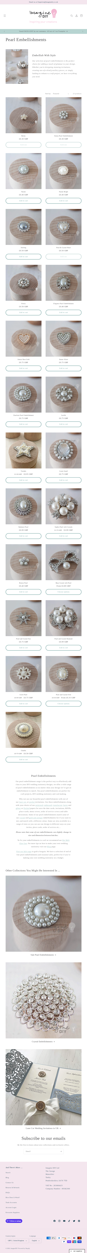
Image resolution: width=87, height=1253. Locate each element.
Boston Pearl (23, 583)
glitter (18, 808)
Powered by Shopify (24, 1248)
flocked (27, 808)
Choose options (63, 592)
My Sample (78, 1251)
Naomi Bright (63, 192)
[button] (4, 15)
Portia (23, 303)
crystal (22, 818)
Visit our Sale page (24, 852)
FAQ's (8, 1192)
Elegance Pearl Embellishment (63, 303)
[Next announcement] (82, 31)
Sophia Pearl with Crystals (63, 527)
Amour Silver (63, 359)
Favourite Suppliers (13, 1212)
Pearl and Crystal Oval (63, 694)
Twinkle (23, 471)
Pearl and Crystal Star (23, 639)
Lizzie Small (63, 471)
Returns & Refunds (13, 1187)
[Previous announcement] (4, 31)
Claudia (23, 750)
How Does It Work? (13, 1197)
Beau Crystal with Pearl (64, 583)
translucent (57, 805)
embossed (48, 805)
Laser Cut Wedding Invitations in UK (42, 1128)
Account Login (11, 1207)
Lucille (63, 415)
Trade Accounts (11, 1202)
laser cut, (23, 802)
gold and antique (36, 818)
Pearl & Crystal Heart (63, 247)
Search (8, 1172)
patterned (39, 805)
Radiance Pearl (23, 527)
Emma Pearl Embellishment (63, 136)
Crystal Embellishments (42, 1041)
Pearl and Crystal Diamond (63, 639)
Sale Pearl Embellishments (42, 955)
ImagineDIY (14, 1248)
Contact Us (10, 1182)
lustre (65, 805)
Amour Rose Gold (23, 359)
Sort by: (48, 93)
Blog (49, 847)
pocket (32, 802)
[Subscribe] (61, 1151)
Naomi (23, 192)
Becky (23, 136)
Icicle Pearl (23, 694)
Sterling (23, 247)
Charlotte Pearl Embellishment (23, 415)
